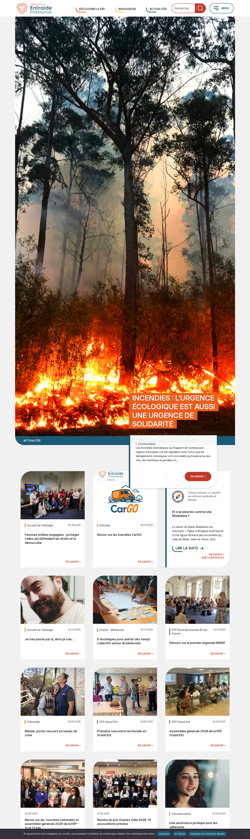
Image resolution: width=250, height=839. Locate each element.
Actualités (158, 9)
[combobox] (188, 8)
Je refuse (179, 833)
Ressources (127, 9)
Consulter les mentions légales (207, 833)
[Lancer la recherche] (200, 8)
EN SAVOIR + (198, 476)
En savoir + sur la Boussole (213, 556)
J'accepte (164, 833)
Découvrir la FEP (92, 9)
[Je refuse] (245, 834)
